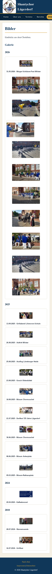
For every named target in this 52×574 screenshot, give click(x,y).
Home (6, 17)
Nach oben (26, 561)
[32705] (26, 195)
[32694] (26, 108)
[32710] (26, 218)
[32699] (26, 149)
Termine (28, 17)
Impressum (21, 565)
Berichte (40, 17)
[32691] (26, 85)
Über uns (17, 17)
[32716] (26, 264)
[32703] (26, 172)
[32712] (26, 241)
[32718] (26, 287)
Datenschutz (30, 565)
